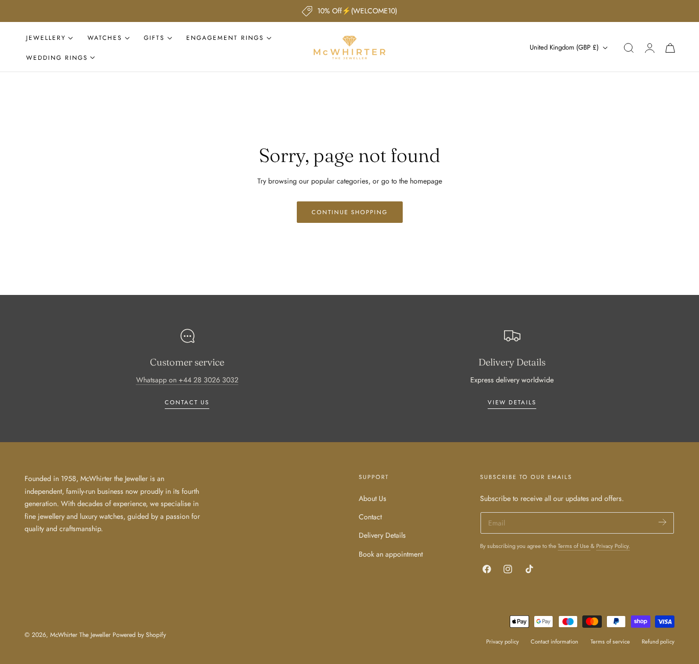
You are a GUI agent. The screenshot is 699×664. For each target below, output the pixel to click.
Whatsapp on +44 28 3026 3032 (187, 380)
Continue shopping (350, 212)
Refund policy (658, 641)
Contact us (187, 402)
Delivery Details (382, 535)
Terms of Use (574, 546)
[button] (629, 48)
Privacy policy (502, 641)
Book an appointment (391, 553)
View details (512, 402)
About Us (372, 498)
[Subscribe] (662, 522)
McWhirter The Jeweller (80, 634)
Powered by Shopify (139, 634)
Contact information (554, 641)
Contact (370, 517)
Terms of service (610, 641)
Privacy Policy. (613, 546)
